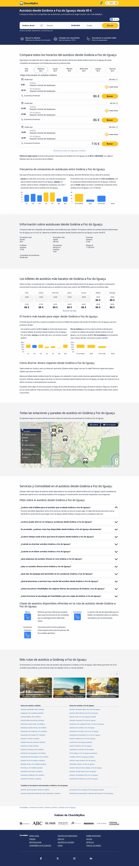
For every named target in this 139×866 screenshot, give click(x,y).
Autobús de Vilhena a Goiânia (31, 779)
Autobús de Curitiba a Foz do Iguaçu (82, 728)
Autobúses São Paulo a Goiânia (31, 771)
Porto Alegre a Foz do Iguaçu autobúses (83, 753)
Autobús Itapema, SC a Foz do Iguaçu (82, 739)
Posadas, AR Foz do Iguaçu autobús (82, 757)
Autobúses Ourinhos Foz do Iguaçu (82, 749)
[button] (60, 429)
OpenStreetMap (107, 466)
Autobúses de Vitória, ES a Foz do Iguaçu (84, 779)
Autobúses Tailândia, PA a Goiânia (32, 775)
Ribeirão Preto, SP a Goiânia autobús (33, 764)
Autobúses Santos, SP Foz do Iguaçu (82, 764)
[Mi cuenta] (101, 3)
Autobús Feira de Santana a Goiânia (33, 742)
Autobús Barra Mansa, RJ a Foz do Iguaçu (84, 713)
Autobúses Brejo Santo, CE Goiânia (33, 724)
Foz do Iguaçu (110, 425)
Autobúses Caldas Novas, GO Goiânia (33, 728)
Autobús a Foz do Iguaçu (67, 807)
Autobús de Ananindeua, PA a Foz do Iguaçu (85, 709)
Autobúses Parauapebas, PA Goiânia (33, 753)
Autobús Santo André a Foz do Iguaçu (83, 760)
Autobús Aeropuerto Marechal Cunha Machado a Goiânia (40, 793)
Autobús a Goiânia (51, 807)
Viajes (60, 845)
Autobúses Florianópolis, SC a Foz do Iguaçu (85, 735)
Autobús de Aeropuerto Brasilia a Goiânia (35, 790)
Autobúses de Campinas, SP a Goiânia (34, 731)
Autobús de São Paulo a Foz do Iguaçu (83, 771)
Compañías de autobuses (40, 845)
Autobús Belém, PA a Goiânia (31, 717)
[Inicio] (29, 3)
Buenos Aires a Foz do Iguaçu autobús (83, 717)
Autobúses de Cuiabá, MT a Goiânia (33, 735)
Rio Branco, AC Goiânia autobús (32, 768)
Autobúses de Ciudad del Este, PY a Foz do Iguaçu (87, 724)
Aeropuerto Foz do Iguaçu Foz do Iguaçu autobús (87, 790)
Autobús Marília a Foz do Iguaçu (81, 746)
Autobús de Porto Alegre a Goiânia (33, 760)
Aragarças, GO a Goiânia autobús (32, 713)
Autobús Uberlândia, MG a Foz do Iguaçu (84, 775)
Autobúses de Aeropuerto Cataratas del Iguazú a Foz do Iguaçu (91, 793)
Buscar (110, 96)
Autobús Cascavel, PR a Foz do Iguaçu (83, 720)
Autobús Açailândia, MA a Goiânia (32, 709)
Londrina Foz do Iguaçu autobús (81, 742)
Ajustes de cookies (66, 842)
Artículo (90, 842)
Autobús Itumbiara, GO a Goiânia (32, 749)
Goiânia (95, 425)
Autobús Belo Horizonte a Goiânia (32, 720)
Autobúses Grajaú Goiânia (30, 746)
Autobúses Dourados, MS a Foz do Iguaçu (84, 731)
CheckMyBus (24, 807)
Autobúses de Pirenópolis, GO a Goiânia (34, 757)
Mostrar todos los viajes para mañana (70, 151)
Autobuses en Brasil (36, 807)
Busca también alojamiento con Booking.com (37, 31)
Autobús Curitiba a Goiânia (30, 739)
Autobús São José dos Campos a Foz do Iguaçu (86, 768)
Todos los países (93, 845)
